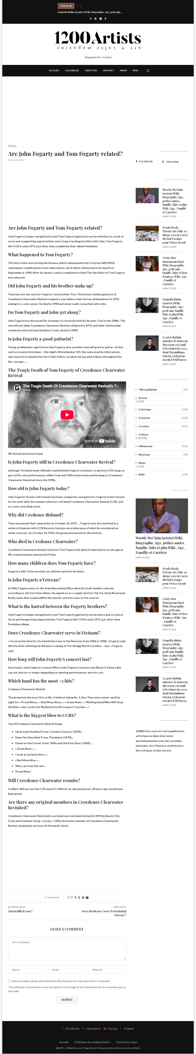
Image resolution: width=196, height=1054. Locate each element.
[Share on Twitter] (79, 897)
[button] (77, 6)
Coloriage (72, 70)
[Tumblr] (105, 18)
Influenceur (163, 446)
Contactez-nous (126, 1042)
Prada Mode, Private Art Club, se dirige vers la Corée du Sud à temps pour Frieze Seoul (175, 235)
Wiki (135, 70)
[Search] (148, 70)
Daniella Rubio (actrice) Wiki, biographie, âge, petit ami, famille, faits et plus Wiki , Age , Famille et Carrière (174, 311)
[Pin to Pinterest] (83, 897)
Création (91, 70)
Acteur (143, 397)
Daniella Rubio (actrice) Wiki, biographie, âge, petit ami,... (90, 12)
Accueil (54, 70)
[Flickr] (101, 18)
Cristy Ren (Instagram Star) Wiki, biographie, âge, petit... (89, 5)
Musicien (163, 454)
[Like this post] (71, 897)
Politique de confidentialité (92, 1042)
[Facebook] (90, 18)
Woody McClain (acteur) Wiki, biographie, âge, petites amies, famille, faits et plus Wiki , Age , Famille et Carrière (175, 201)
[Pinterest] (95, 18)
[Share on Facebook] (75, 897)
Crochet (108, 70)
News (123, 70)
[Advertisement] (67, 116)
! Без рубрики (163, 389)
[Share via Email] (87, 897)
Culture (143, 434)
